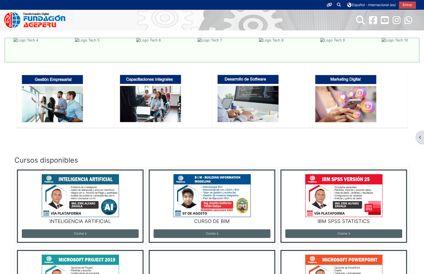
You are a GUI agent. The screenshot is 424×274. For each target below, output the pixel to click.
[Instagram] (396, 20)
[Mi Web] (408, 20)
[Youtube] (385, 20)
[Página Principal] (35, 20)
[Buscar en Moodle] (360, 20)
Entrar (407, 5)
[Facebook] (373, 20)
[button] (339, 5)
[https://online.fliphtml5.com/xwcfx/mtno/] (52, 98)
